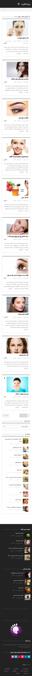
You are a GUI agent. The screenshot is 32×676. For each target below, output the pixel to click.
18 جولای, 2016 (24, 358)
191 (9, 457)
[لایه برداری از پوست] (17, 28)
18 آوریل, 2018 (16, 443)
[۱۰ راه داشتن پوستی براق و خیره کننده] (17, 227)
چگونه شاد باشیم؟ (19, 533)
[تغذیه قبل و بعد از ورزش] (27, 582)
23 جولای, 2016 (24, 200)
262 (9, 480)
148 (9, 450)
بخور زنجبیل (19, 469)
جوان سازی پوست (9, 41)
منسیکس (24, 664)
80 (9, 502)
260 (9, 472)
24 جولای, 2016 (24, 159)
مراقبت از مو (16, 668)
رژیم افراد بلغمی (18, 462)
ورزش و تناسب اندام (24, 670)
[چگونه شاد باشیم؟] (27, 535)
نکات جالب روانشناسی (17, 447)
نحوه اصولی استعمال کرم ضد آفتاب (18, 156)
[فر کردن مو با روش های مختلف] (17, 69)
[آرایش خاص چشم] (17, 305)
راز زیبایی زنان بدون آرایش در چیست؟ (14, 507)
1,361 (12, 543)
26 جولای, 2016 (24, 82)
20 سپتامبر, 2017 (16, 457)
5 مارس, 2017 (18, 583)
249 (9, 465)
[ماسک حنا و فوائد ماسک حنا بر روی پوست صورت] (25, 441)
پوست (14, 41)
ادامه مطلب (19, 53)
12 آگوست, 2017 (16, 509)
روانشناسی (14, 670)
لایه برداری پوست (25, 43)
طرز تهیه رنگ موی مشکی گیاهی (17, 573)
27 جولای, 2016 (24, 41)
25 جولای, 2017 (18, 535)
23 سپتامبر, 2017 (16, 450)
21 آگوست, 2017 (16, 502)
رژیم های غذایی (7, 668)
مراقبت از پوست (25, 668)
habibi (18, 41)
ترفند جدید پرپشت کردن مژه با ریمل (17, 275)
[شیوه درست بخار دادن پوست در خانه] (25, 479)
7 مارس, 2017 (18, 590)
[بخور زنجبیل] (25, 472)
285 (9, 509)
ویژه (14, 278)
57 (12, 598)
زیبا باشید (25, 3)
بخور (21, 492)
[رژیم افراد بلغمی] (25, 464)
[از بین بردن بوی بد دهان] (17, 384)
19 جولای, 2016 (24, 317)
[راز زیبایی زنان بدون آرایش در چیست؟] (25, 509)
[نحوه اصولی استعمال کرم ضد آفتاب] (17, 147)
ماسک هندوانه (18, 499)
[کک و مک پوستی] (17, 345)
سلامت (14, 396)
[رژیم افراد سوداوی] (25, 457)
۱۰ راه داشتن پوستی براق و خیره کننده (18, 236)
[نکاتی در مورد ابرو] (17, 108)
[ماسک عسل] (17, 188)
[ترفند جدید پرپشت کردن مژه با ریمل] (17, 266)
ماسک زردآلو (21, 587)
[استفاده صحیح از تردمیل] (27, 597)
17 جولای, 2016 (24, 396)
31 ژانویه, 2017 (18, 575)
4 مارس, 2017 (18, 598)
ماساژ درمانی (26, 673)
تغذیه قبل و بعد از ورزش (18, 580)
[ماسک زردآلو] (27, 590)
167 (9, 487)
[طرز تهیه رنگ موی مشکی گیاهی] (27, 575)
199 (10, 443)
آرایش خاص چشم (23, 314)
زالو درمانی (17, 673)
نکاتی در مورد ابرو (23, 118)
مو (14, 82)
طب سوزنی (6, 670)
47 (12, 590)
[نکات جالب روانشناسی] (25, 449)
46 (12, 575)
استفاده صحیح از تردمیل (18, 595)
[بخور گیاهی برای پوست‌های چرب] (25, 486)
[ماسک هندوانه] (25, 501)
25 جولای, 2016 (24, 120)
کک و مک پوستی (23, 355)
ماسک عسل (24, 197)
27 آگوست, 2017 (16, 472)
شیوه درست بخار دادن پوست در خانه (14, 477)
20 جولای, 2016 (24, 239)
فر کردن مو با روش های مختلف (19, 79)
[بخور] (25, 494)
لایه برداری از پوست (22, 38)
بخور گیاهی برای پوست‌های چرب (15, 484)
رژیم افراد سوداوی (18, 455)
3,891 (11, 535)
